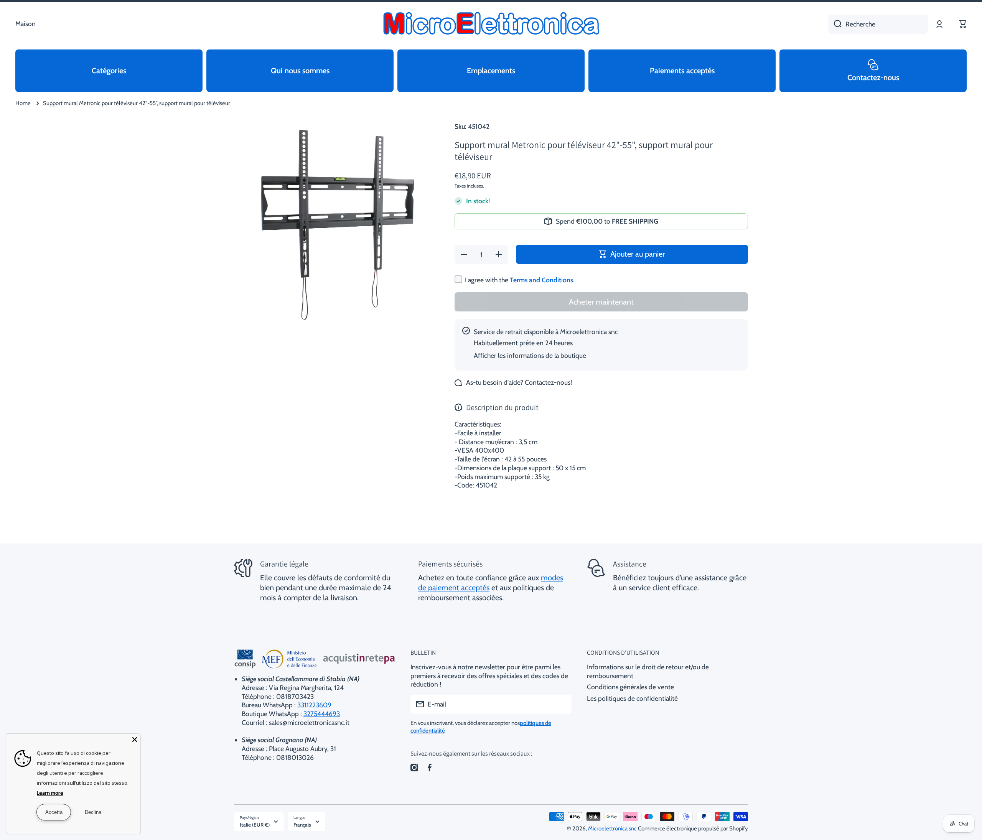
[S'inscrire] (562, 704)
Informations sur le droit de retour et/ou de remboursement (648, 671)
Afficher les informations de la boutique (530, 355)
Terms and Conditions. (542, 280)
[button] (963, 24)
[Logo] (491, 24)
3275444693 (321, 714)
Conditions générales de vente (630, 687)
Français (302, 825)
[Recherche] (835, 24)
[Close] (134, 739)
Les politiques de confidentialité (632, 698)
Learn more (50, 792)
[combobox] (878, 24)
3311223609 (314, 705)
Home (23, 103)
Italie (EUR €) (255, 825)
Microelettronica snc (612, 828)
